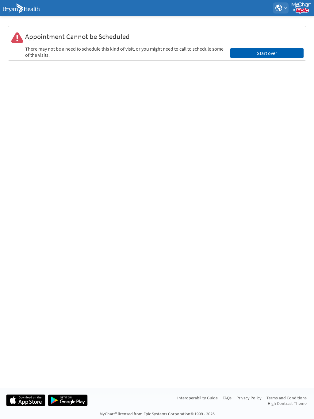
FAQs (227, 398)
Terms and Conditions (286, 398)
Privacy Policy (249, 398)
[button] (280, 7)
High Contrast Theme (287, 403)
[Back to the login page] (21, 7)
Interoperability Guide (197, 398)
